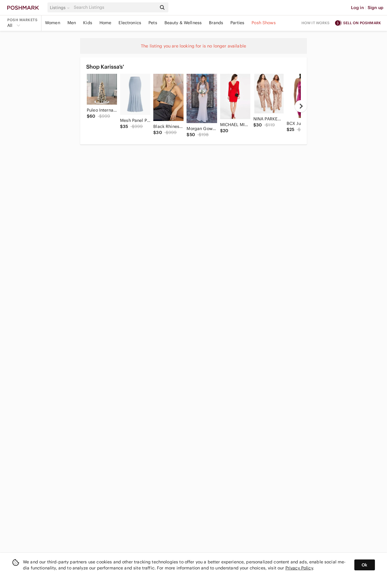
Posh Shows (264, 22)
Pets (152, 22)
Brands (216, 22)
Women (52, 22)
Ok (364, 565)
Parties (237, 22)
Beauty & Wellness (183, 22)
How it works (315, 23)
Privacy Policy (299, 568)
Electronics (130, 22)
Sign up (375, 7)
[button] (61, 8)
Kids (87, 22)
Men (71, 22)
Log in (357, 7)
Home (105, 22)
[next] (301, 106)
